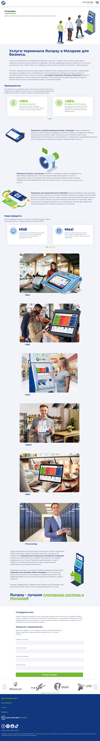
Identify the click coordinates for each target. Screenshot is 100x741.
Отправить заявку (49, 675)
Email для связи (20, 665)
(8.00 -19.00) (16, 718)
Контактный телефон (22, 656)
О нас (4, 707)
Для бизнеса (6, 703)
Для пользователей (9, 698)
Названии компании (22, 639)
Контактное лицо (21, 648)
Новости (4, 712)
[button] (5, 687)
